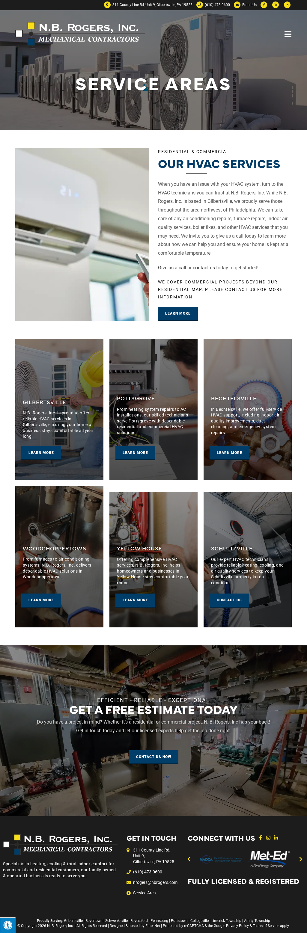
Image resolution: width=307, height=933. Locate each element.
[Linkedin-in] (276, 837)
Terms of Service (266, 926)
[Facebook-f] (260, 837)
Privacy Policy (237, 926)
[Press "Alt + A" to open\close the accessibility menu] (8, 925)
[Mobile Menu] (288, 34)
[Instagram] (268, 837)
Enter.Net (152, 926)
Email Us (249, 5)
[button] (189, 859)
